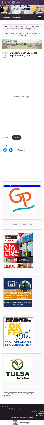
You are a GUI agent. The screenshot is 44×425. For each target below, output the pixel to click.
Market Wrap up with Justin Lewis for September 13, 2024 (22, 34)
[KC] (6, 2)
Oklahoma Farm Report (11, 17)
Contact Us (39, 413)
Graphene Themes (18, 409)
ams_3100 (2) (6, 137)
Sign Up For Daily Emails (22, 224)
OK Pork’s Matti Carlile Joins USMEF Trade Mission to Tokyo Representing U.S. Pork (23, 28)
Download (16, 137)
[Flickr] (13, 2)
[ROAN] (2, 2)
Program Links (38, 415)
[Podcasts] (18, 2)
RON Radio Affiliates (36, 411)
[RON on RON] (9, 2)
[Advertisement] (22, 166)
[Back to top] (39, 420)
